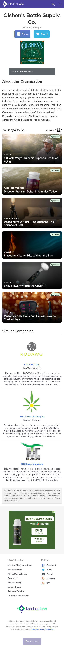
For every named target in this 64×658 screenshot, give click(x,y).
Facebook (51, 565)
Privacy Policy (14, 582)
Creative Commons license (42, 629)
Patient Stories (15, 569)
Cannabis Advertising (18, 595)
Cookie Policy (14, 587)
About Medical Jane (17, 574)
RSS (48, 583)
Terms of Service (16, 591)
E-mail (50, 574)
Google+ (51, 578)
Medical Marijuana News (20, 565)
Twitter (50, 569)
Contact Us (13, 578)
